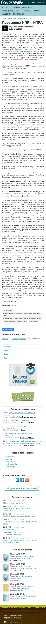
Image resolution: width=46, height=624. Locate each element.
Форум (37, 10)
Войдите (5, 339)
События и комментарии (22, 7)
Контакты (27, 10)
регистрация (39, 2)
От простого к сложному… (13, 535)
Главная (5, 18)
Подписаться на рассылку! (22, 488)
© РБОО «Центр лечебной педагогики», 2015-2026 (13, 616)
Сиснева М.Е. (14, 560)
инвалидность (33, 321)
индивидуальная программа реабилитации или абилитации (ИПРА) (21, 314)
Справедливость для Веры (19, 420)
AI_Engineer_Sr (11, 464)
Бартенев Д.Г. (14, 580)
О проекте (6, 7)
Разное (6, 358)
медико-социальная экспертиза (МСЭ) (15, 321)
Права (31, 18)
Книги (6, 354)
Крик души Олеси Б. (10, 529)
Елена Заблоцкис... (29, 445)
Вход (29, 2)
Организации (18, 14)
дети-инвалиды (8, 310)
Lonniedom (9, 459)
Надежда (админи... (29, 417)
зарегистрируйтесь (19, 339)
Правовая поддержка (10, 10)
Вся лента (8, 346)
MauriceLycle (10, 462)
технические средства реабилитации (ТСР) (28, 318)
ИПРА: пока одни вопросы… (13, 503)
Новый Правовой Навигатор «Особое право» (19, 516)
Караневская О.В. (15, 590)
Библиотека (6, 14)
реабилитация (7, 318)
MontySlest (10, 456)
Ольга (23, 430)
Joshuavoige (10, 467)
